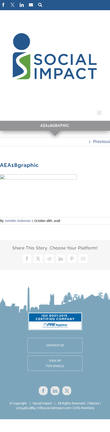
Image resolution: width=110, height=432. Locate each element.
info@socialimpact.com (54, 408)
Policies (93, 403)
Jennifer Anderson (18, 221)
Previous (101, 141)
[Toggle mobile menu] (99, 112)
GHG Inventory (83, 408)
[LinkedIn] (55, 390)
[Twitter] (66, 390)
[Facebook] (43, 390)
